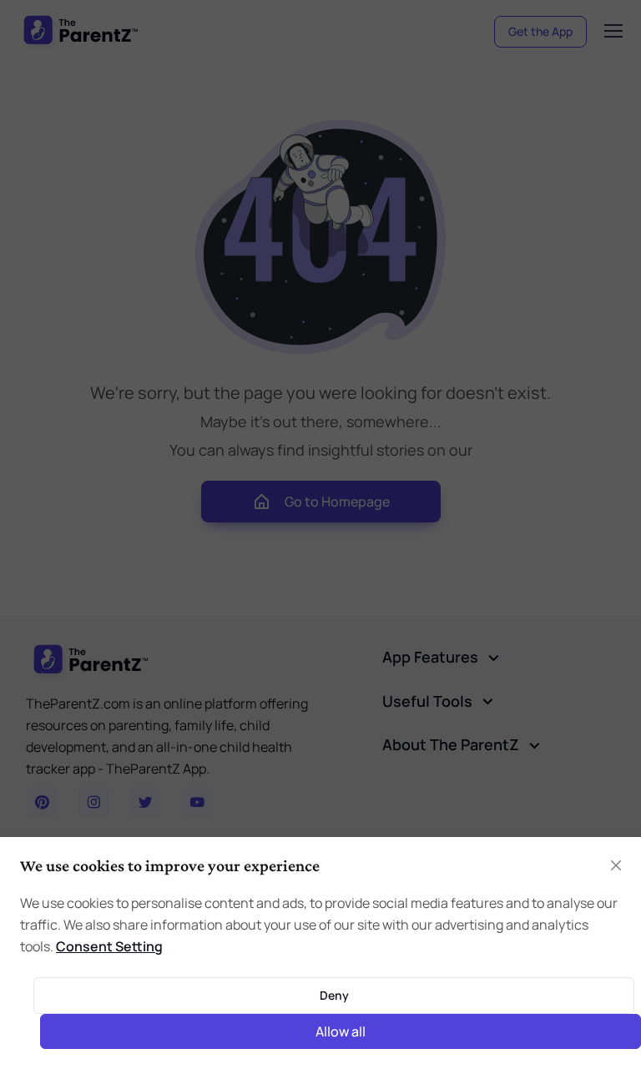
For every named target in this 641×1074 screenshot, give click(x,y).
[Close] (616, 865)
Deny (334, 995)
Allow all (340, 1031)
